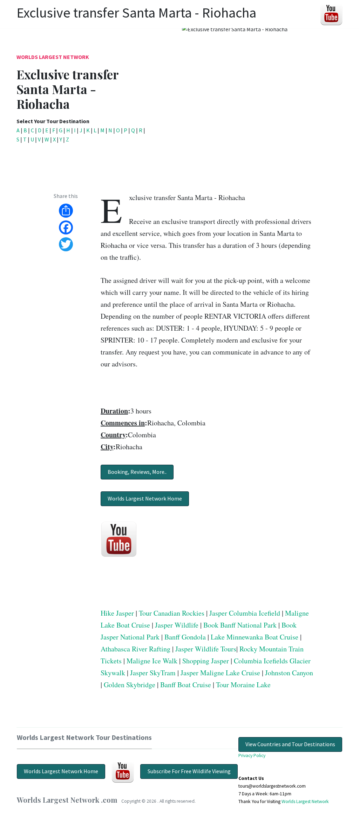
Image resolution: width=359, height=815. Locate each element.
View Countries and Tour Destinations (290, 744)
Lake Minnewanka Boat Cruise (254, 637)
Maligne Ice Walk (152, 660)
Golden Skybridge (129, 684)
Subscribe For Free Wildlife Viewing (189, 771)
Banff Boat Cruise (185, 684)
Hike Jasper (117, 613)
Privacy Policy (251, 755)
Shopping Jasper (205, 660)
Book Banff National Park (240, 625)
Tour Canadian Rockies (171, 613)
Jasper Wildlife (176, 625)
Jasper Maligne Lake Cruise (220, 672)
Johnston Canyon (289, 672)
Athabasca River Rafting (135, 649)
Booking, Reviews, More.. (137, 471)
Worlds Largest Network (52, 56)
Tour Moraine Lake (243, 684)
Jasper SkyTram (153, 672)
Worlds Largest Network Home (145, 498)
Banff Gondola (185, 637)
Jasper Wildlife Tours (205, 649)
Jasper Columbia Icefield (244, 613)
